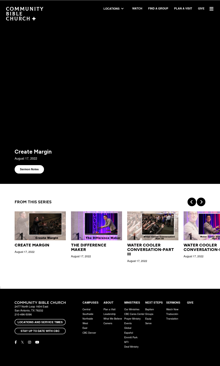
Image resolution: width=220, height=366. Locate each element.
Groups (149, 314)
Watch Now (172, 309)
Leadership (109, 314)
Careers (107, 323)
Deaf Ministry (131, 346)
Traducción (172, 314)
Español (128, 332)
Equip (148, 318)
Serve (148, 323)
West (85, 323)
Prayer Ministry (132, 318)
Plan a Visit (183, 8)
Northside (87, 318)
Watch (137, 8)
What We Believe (112, 318)
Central (86, 309)
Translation (172, 318)
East (84, 328)
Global (127, 328)
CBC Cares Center (134, 314)
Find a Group (158, 8)
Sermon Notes (29, 169)
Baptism (149, 309)
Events (128, 323)
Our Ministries (131, 309)
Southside (87, 314)
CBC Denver (89, 332)
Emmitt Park (131, 337)
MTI (126, 342)
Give (201, 8)
